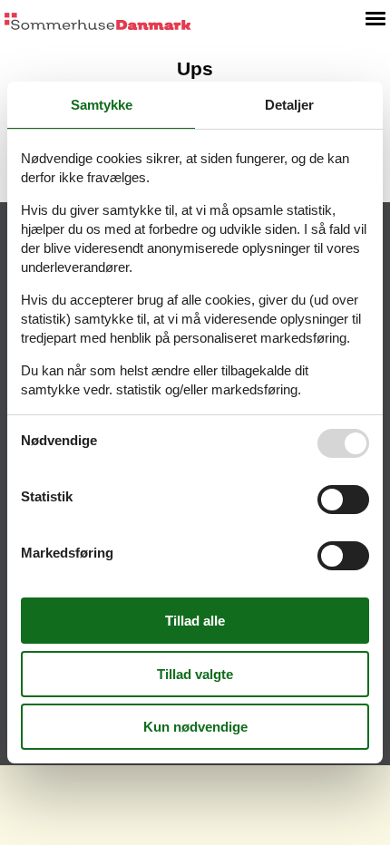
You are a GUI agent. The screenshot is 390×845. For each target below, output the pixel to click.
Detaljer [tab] (289, 104)
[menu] (375, 18)
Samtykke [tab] (101, 104)
